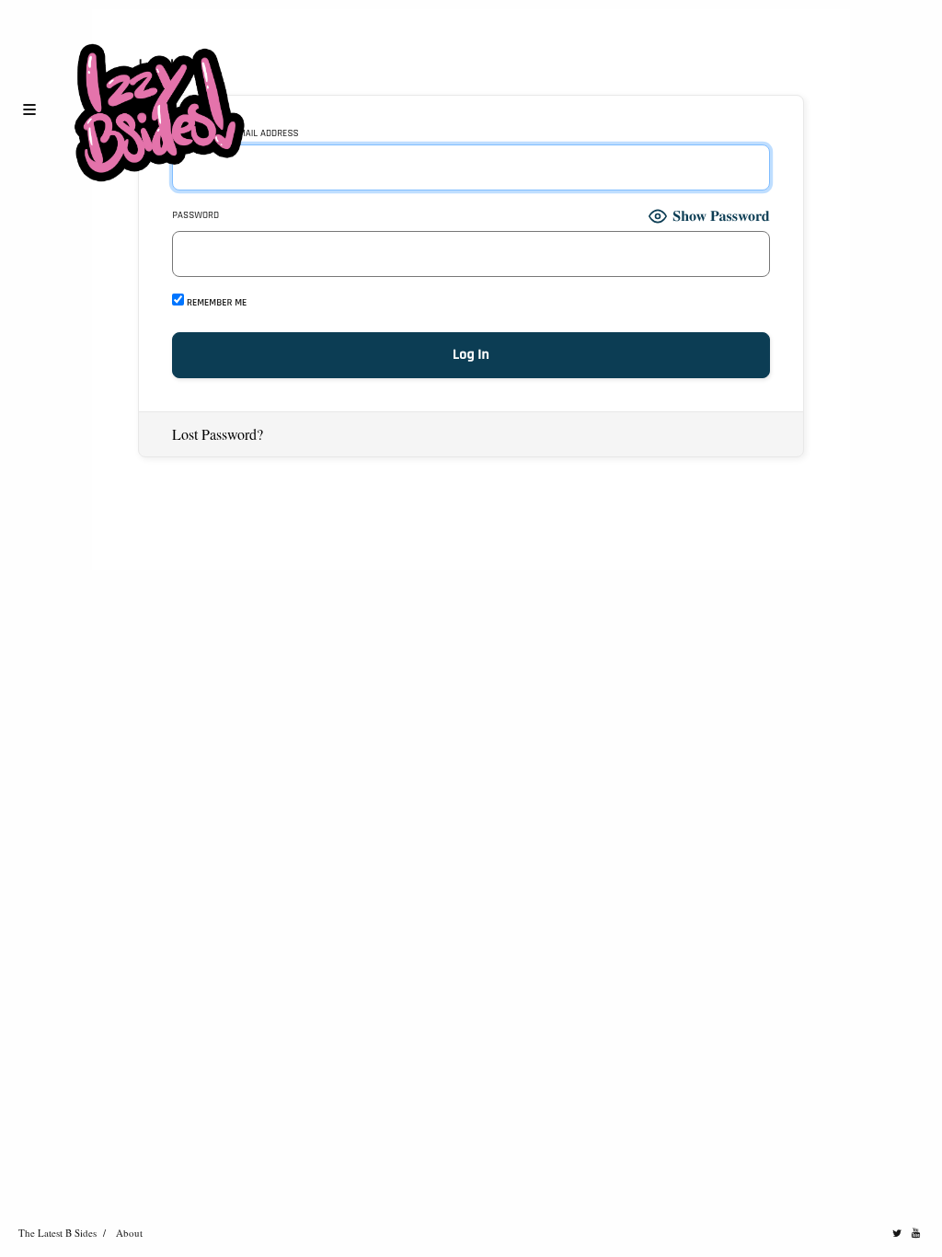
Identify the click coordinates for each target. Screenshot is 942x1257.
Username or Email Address (235, 134)
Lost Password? (217, 434)
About (129, 1233)
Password (195, 216)
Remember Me (215, 302)
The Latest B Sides (57, 1233)
